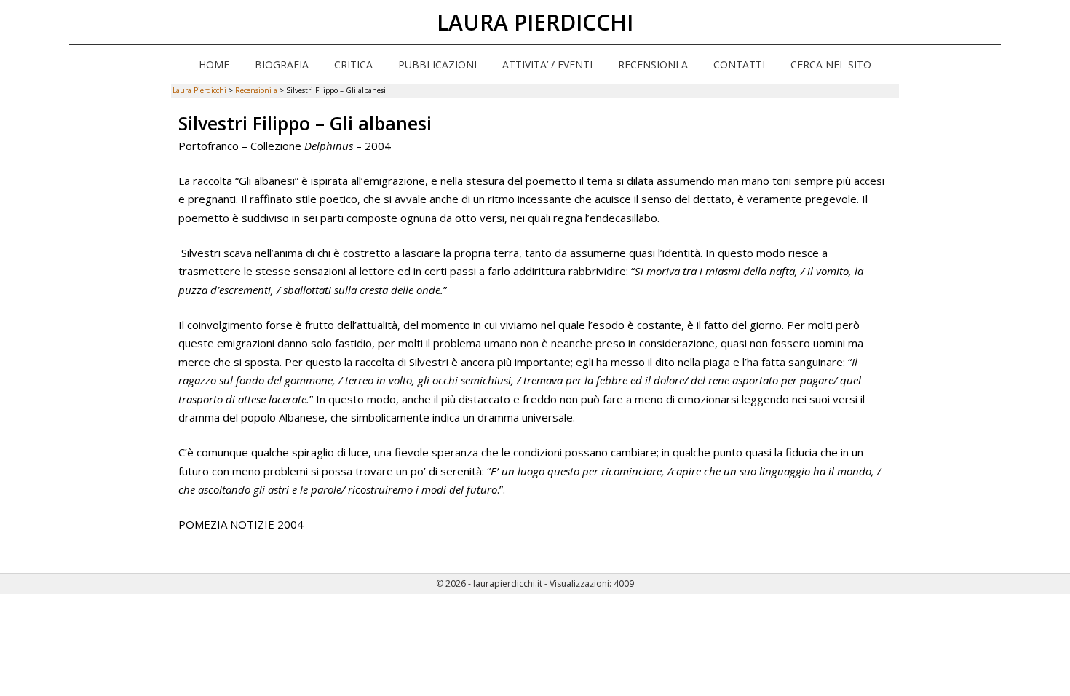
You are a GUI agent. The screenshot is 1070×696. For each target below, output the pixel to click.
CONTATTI (739, 64)
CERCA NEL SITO (830, 64)
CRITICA (353, 64)
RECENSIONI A (653, 64)
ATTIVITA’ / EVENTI (547, 64)
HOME (214, 64)
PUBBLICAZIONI (437, 64)
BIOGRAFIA (282, 64)
